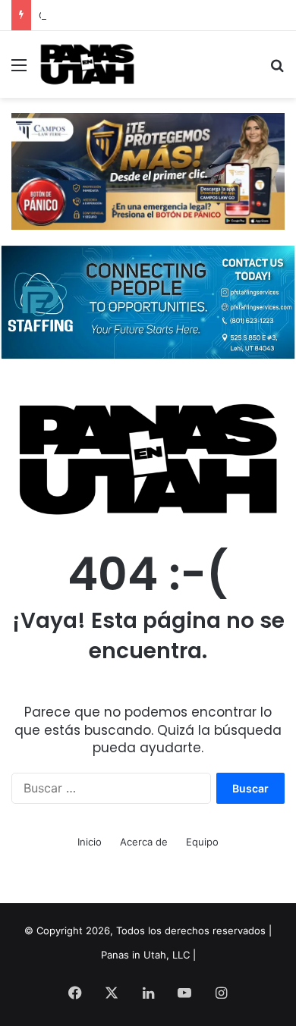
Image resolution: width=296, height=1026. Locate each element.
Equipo (202, 842)
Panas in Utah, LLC (145, 955)
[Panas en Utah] (87, 64)
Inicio (89, 842)
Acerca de (144, 842)
